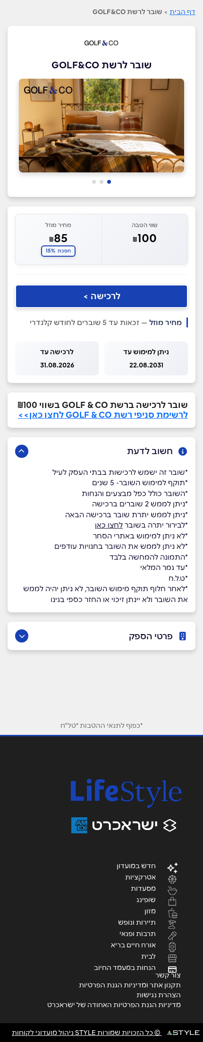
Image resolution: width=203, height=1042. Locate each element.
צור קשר (168, 975)
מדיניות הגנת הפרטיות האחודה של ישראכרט (114, 1005)
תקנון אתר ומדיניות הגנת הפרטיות (130, 985)
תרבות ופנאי (137, 933)
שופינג (146, 899)
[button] (109, 182)
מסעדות (143, 888)
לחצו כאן (109, 525)
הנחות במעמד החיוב (125, 967)
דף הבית (182, 12)
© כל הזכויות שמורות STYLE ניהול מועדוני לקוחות (87, 1032)
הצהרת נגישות (158, 995)
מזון (150, 910)
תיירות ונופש (137, 922)
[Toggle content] (21, 451)
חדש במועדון (136, 865)
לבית (148, 956)
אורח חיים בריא (133, 944)
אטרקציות (140, 876)
